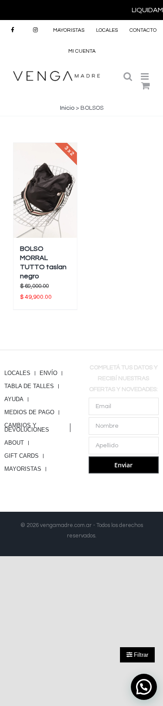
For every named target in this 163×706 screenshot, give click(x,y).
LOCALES (17, 373)
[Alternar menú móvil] (145, 76)
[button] (144, 687)
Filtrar (140, 655)
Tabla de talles (29, 386)
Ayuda (13, 399)
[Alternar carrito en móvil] (145, 85)
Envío (48, 373)
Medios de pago (29, 412)
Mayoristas (22, 469)
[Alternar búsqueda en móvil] (127, 76)
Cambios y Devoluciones (26, 427)
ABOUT (14, 443)
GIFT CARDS (21, 456)
